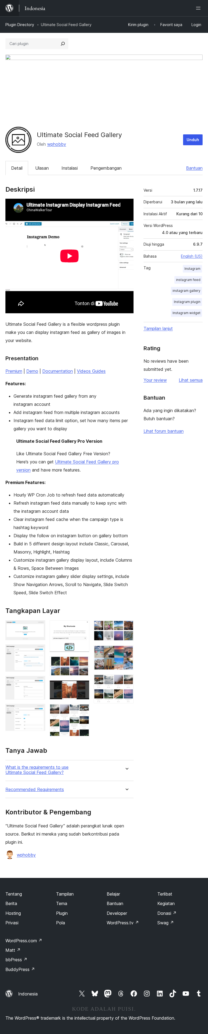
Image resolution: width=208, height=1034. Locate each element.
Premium (13, 371)
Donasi (167, 913)
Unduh (193, 139)
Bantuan (194, 168)
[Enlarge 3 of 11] (38, 683)
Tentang (13, 894)
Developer (117, 913)
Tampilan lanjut (158, 328)
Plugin (62, 913)
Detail (16, 168)
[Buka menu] (199, 8)
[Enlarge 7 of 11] (82, 687)
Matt (13, 950)
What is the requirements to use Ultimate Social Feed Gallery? (37, 770)
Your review (155, 380)
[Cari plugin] (62, 43)
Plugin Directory (19, 24)
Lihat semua (191, 380)
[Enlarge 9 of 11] (126, 627)
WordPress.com (23, 940)
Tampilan (65, 894)
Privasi (11, 922)
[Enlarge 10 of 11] (126, 652)
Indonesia (28, 994)
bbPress (16, 959)
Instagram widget (186, 313)
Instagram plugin (187, 302)
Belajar (113, 894)
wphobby (56, 144)
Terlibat (164, 894)
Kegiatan (166, 903)
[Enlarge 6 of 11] (82, 663)
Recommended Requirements (34, 789)
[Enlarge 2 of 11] (38, 651)
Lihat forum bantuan (164, 431)
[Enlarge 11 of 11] (126, 681)
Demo (32, 371)
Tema (61, 903)
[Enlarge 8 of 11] (82, 711)
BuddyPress (20, 969)
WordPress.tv (123, 922)
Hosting (13, 913)
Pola (60, 922)
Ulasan (42, 168)
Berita (11, 903)
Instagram (192, 269)
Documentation (57, 371)
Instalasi (69, 168)
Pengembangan (106, 168)
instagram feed (188, 280)
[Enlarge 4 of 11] (38, 711)
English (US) (192, 256)
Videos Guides (91, 371)
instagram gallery (186, 291)
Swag (165, 922)
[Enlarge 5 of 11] (82, 627)
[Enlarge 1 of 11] (38, 627)
